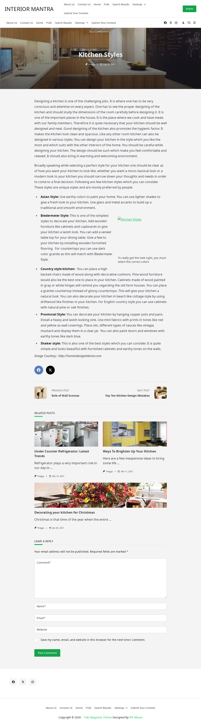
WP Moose (136, 717)
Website (42, 629)
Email (41, 618)
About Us (69, 4)
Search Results (120, 4)
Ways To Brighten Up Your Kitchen (129, 451)
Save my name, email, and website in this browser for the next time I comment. (93, 640)
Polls (106, 4)
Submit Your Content (76, 13)
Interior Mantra (29, 9)
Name (41, 606)
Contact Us (84, 4)
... (51, 468)
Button (189, 8)
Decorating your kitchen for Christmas (64, 512)
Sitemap (137, 4)
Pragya (92, 64)
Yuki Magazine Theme (98, 717)
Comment (44, 562)
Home (97, 4)
